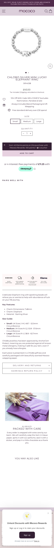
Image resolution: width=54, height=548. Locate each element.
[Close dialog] (52, 513)
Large (38, 121)
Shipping (23, 92)
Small (15, 121)
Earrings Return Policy (27, 371)
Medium (27, 121)
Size (27, 116)
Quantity (27, 129)
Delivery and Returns (27, 365)
